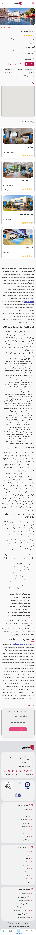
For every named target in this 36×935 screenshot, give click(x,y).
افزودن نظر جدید (18, 729)
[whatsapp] (5, 770)
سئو (19, 923)
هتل (10, 933)
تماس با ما (19, 774)
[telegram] (24, 770)
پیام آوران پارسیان (12, 923)
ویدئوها (29, 774)
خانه (32, 933)
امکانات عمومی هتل (16, 64)
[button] (31, 136)
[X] (27, 770)
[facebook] (16, 770)
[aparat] (13, 770)
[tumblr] (9, 770)
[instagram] (31, 770)
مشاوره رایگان (18, 933)
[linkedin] (20, 770)
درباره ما (8, 774)
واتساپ (4, 933)
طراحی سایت (25, 923)
